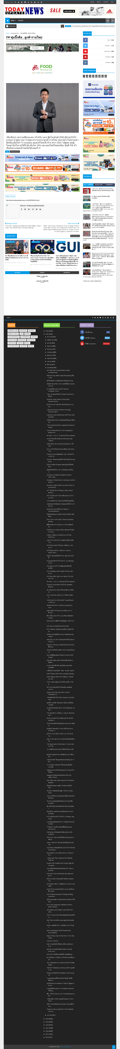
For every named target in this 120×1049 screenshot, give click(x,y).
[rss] (31, 2)
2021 (47, 1028)
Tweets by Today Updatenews (92, 281)
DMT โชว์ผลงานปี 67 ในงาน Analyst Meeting (60, 674)
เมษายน (49, 361)
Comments (109, 185)
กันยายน (49, 346)
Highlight (99, 185)
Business (32, 330)
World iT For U (13, 333)
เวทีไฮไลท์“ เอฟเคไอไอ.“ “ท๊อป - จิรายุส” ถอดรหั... (61, 670)
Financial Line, (32, 41)
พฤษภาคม (50, 358)
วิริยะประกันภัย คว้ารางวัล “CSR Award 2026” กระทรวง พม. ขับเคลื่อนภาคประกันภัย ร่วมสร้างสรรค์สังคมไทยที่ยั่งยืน (42, 258)
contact (105, 2)
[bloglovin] (25, 2)
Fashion (20, 343)
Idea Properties (13, 336)
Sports (27, 333)
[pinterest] (21, 2)
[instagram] (38, 2)
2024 (47, 1019)
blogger (17, 272)
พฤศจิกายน (50, 340)
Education (31, 340)
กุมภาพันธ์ (50, 367)
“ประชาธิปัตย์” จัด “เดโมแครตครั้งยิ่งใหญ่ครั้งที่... (60, 501)
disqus (42, 272)
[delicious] (41, 2)
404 (112, 2)
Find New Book (13, 346)
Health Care (12, 340)
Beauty (27, 343)
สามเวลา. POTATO (52, 941)
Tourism (34, 336)
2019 (47, 1034)
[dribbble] (28, 2)
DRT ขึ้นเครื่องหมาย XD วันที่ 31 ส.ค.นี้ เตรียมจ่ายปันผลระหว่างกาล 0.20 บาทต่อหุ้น (16, 257)
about (98, 2)
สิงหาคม (49, 349)
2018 (47, 1037)
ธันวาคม (49, 337)
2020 (47, 1031)
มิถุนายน (49, 355)
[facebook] (15, 2)
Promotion (22, 340)
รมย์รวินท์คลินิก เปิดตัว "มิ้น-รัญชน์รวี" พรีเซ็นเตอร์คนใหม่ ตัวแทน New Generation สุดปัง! (103, 225)
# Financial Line (14, 151)
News (13, 20)
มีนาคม (49, 364)
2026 (47, 331)
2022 (47, 1025)
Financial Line (15, 33)
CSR (21, 333)
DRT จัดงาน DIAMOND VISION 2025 (58, 626)
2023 (47, 1022)
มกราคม (49, 1015)
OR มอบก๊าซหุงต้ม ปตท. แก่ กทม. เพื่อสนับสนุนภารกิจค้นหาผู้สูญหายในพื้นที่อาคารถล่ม (103, 264)
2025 (47, 334)
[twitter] (18, 2)
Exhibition (11, 343)
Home (92, 2)
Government (25, 336)
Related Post (11, 236)
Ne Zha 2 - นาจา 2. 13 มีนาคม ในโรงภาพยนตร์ (61, 581)
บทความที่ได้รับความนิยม (88, 185)
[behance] (34, 2)
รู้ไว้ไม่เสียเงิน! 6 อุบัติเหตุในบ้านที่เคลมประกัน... (60, 381)
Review (20, 20)
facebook (67, 272)
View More (76, 236)
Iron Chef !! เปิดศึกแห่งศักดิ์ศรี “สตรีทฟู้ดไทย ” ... (60, 954)
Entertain (47, 26)
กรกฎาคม (50, 352)
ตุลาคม (49, 343)
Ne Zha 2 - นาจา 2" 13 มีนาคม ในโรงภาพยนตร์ (61, 435)
